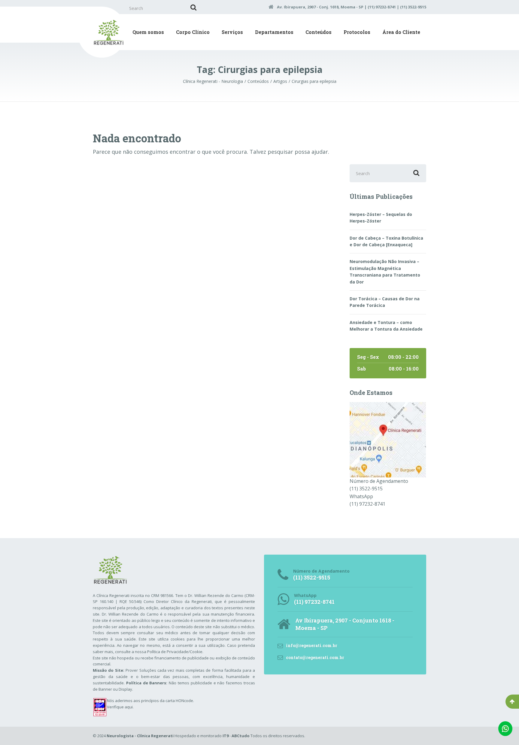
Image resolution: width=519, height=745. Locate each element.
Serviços (232, 32)
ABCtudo (241, 735)
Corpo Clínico (193, 32)
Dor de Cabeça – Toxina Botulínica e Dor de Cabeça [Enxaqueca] (386, 241)
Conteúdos (318, 32)
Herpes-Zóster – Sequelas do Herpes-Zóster (381, 217)
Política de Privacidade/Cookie (174, 651)
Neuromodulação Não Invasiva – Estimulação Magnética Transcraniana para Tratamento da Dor (385, 271)
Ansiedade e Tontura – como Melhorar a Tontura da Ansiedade (386, 326)
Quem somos (148, 32)
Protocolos (357, 32)
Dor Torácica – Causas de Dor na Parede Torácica (385, 302)
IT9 (226, 735)
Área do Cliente (401, 32)
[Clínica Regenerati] (388, 439)
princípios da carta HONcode (167, 700)
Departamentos (274, 32)
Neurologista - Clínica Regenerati (140, 735)
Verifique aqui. (120, 707)
